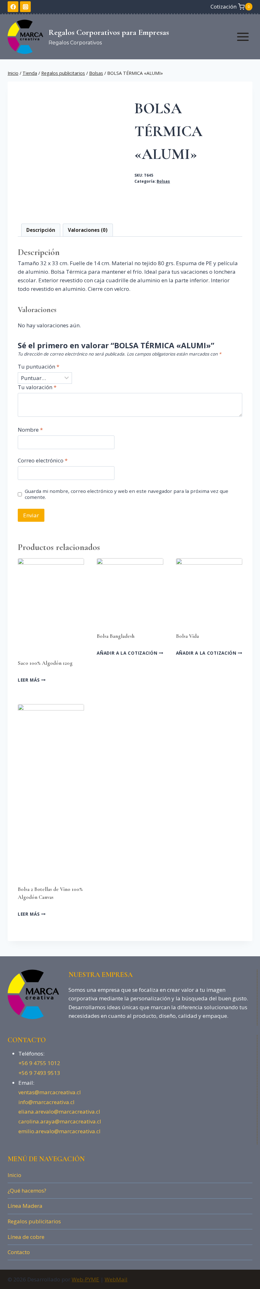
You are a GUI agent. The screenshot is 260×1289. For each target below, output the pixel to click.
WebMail (116, 1279)
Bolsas (163, 181)
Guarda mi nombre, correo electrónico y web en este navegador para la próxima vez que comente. (126, 494)
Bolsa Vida (187, 636)
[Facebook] (13, 6)
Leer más (29, 680)
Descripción (40, 230)
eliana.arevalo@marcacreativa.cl (59, 1111)
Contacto (19, 1252)
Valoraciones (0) (87, 230)
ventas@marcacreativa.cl (49, 1092)
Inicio (14, 1175)
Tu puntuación (38, 366)
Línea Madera (25, 1205)
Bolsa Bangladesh (115, 636)
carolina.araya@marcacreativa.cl (59, 1121)
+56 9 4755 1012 (39, 1063)
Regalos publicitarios (34, 1221)
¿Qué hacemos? (27, 1190)
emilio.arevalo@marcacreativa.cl (59, 1131)
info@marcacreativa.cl (46, 1102)
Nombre (30, 429)
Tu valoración (37, 387)
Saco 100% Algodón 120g (45, 663)
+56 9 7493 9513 (39, 1072)
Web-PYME (85, 1279)
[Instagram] (25, 6)
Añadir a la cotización (128, 653)
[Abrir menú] (242, 36)
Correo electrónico (43, 460)
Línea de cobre (26, 1236)
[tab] (41, 230)
